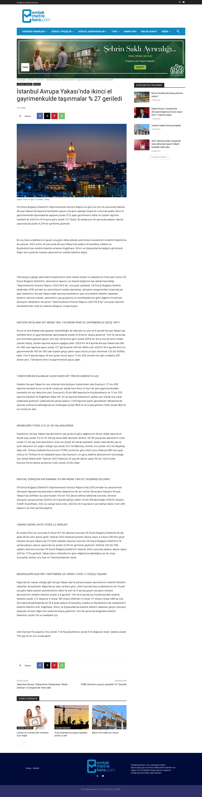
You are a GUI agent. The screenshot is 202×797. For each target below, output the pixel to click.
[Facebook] (40, 116)
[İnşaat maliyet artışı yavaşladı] (141, 129)
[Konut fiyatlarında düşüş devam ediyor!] (141, 97)
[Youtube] (183, 2)
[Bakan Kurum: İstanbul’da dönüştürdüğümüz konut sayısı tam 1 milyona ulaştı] (141, 112)
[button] (178, 31)
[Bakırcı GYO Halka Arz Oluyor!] (109, 717)
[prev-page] (19, 743)
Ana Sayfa (21, 79)
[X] (180, 2)
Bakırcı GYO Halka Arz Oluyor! (105, 733)
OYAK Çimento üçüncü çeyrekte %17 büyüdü (104, 684)
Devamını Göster (158, 157)
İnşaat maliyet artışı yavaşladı (166, 125)
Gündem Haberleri (35, 79)
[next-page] (24, 743)
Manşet (37, 84)
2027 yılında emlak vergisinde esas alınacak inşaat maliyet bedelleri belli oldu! (166, 144)
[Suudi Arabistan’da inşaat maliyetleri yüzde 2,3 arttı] (71, 717)
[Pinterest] (54, 116)
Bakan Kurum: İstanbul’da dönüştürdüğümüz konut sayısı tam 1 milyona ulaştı (167, 111)
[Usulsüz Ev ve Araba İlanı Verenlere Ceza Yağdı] (34, 717)
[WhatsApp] (62, 116)
